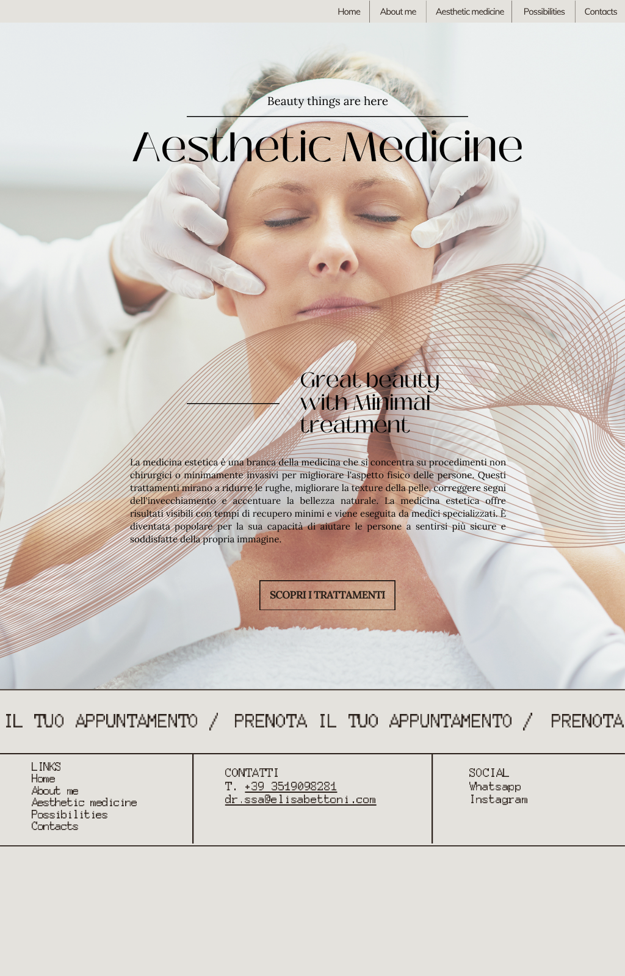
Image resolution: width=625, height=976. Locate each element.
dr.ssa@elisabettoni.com (301, 799)
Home (349, 11)
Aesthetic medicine (470, 11)
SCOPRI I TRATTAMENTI (327, 595)
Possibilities (544, 11)
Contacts (600, 11)
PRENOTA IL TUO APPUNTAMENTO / (384, 721)
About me (398, 11)
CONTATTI (252, 773)
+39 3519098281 (291, 787)
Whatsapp (495, 787)
